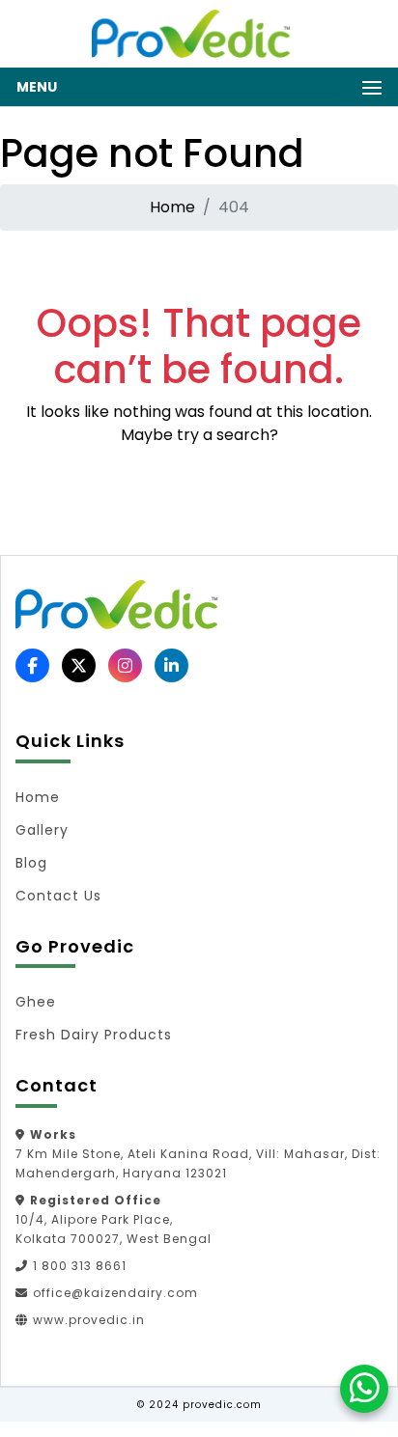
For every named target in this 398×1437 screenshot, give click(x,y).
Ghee (35, 1001)
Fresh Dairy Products (93, 1034)
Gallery (42, 830)
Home (172, 207)
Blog (31, 862)
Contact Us (58, 895)
